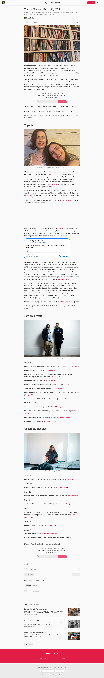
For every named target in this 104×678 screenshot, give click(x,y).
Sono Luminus (64, 504)
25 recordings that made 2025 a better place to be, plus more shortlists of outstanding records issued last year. (43, 635)
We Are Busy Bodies (50, 421)
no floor (62, 228)
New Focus (43, 403)
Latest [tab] (30, 604)
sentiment (29, 195)
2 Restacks (36, 564)
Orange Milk (29, 395)
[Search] (81, 2)
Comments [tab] (28, 585)
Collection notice (61, 667)
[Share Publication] (85, 2)
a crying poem (53, 184)
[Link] (22, 125)
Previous (30, 574)
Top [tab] (26, 604)
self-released (69, 479)
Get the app (59, 671)
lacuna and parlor (65, 200)
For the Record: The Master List (35, 609)
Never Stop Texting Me (54, 174)
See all (27, 644)
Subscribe (91, 3)
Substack (44, 674)
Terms (55, 667)
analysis (65, 302)
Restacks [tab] (34, 585)
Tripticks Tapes (72, 366)
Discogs (40, 84)
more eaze (69, 172)
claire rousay (57, 172)
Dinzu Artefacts (72, 496)
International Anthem (63, 417)
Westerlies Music (50, 534)
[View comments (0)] (31, 22)
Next (75, 574)
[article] (52, 612)
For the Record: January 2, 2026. (35, 633)
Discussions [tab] (36, 604)
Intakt (67, 384)
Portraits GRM (51, 370)
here (30, 308)
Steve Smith (31, 17)
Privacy (51, 667)
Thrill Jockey (56, 407)
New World (63, 487)
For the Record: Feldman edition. (36, 621)
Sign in (99, 3)
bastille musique (57, 376)
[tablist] (30, 585)
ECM (60, 388)
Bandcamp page (62, 279)
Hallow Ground (52, 525)
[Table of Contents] (2, 339)
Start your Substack (48, 671)
